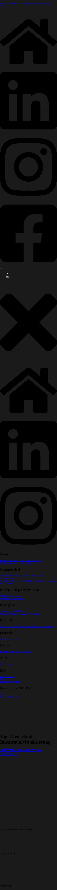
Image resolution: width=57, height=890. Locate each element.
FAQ (2, 679)
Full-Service (5, 664)
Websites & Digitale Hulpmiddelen (16, 651)
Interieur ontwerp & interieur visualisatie (18, 563)
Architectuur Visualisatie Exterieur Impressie (20, 560)
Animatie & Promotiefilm (11, 611)
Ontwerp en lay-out (9, 639)
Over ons (4, 694)
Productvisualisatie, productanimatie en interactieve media (26, 626)
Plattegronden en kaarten (11, 599)
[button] (28, 322)
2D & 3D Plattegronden (11, 596)
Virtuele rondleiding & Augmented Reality (19, 614)
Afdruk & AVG (7, 676)
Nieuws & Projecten (9, 697)
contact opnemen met (10, 682)
